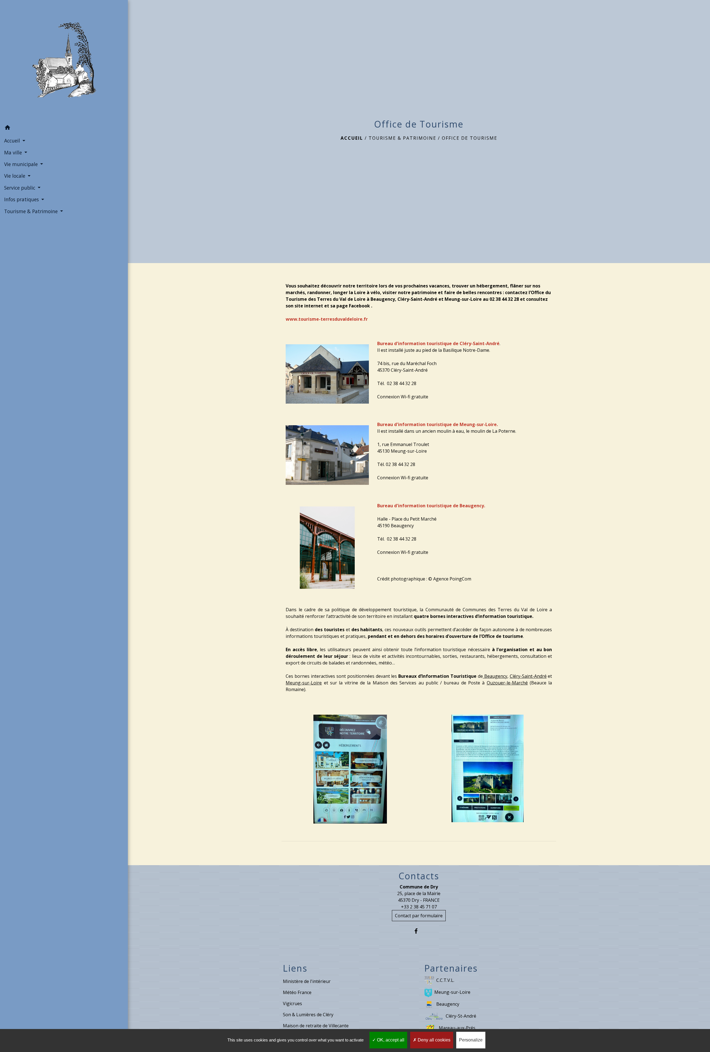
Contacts (419, 876)
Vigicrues (292, 1003)
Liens (295, 968)
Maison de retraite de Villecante (316, 1026)
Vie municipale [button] (21, 164)
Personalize (471, 1040)
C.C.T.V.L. (445, 980)
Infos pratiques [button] (22, 199)
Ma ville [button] (13, 152)
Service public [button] (20, 187)
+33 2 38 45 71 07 (419, 907)
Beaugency (447, 1004)
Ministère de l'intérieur (307, 981)
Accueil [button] (12, 140)
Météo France (297, 992)
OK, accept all (390, 1040)
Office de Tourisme (469, 138)
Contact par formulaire (419, 916)
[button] (64, 128)
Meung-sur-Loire (452, 992)
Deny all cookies (433, 1040)
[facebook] (419, 931)
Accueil (352, 138)
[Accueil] (64, 61)
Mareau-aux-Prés (457, 1028)
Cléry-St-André (461, 1016)
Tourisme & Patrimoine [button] (31, 211)
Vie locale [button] (15, 175)
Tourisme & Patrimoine (402, 138)
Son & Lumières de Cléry (308, 1015)
